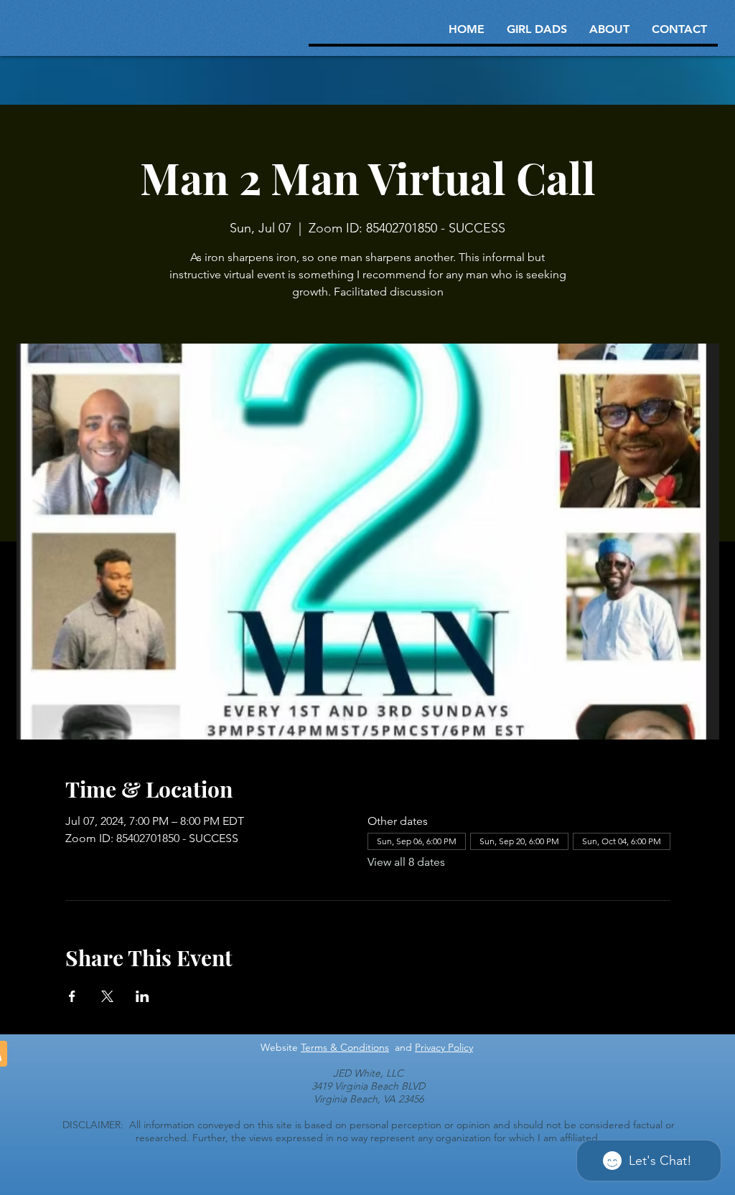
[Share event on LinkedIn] (142, 996)
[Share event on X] (107, 996)
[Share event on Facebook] (72, 996)
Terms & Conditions (345, 1047)
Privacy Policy (444, 1047)
